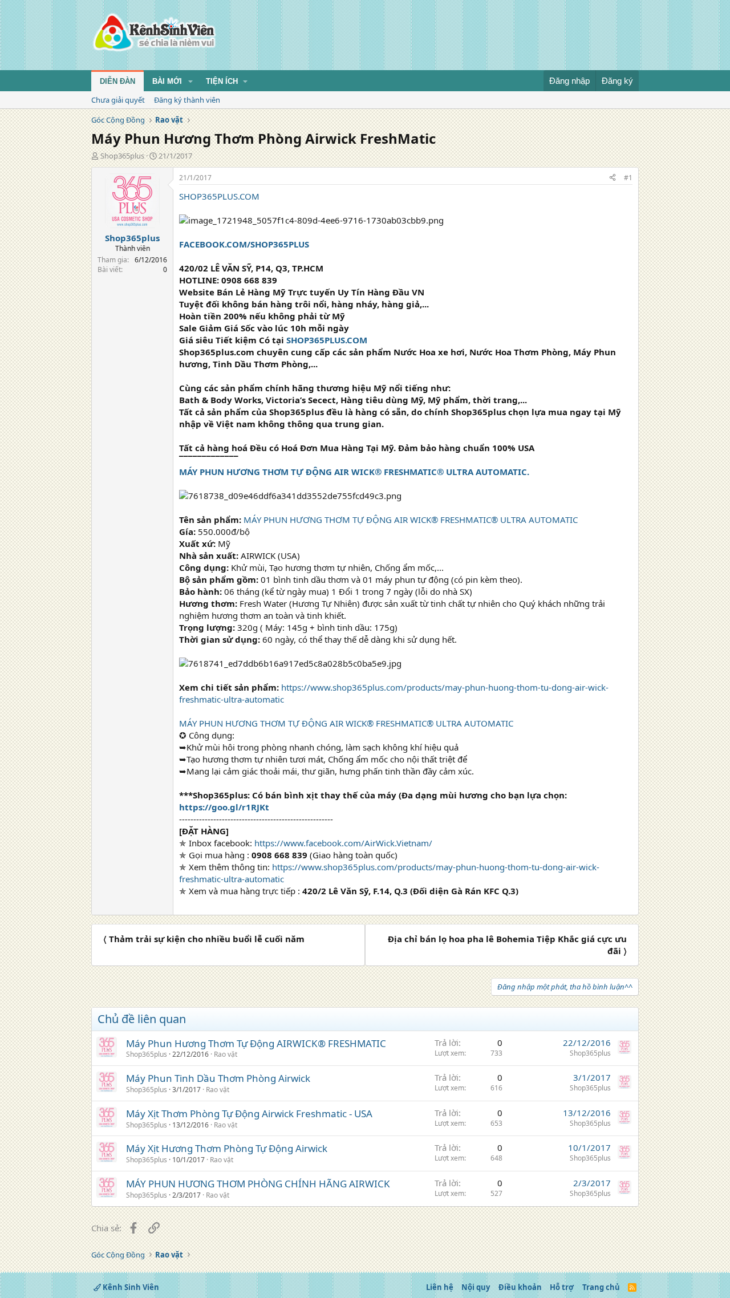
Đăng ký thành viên (187, 100)
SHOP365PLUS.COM (219, 196)
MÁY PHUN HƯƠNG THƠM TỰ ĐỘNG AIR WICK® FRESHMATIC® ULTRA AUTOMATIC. (354, 471)
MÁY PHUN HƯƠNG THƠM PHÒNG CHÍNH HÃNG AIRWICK (258, 1183)
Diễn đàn (117, 81)
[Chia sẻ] (612, 178)
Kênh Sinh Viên (130, 1287)
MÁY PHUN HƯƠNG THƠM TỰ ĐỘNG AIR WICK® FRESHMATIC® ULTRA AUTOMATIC (411, 519)
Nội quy (475, 1287)
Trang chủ (601, 1287)
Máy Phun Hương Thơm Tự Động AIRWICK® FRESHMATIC (256, 1043)
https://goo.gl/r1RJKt (224, 807)
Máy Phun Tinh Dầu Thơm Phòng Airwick (218, 1078)
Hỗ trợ (562, 1287)
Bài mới (167, 81)
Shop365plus (122, 156)
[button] (190, 81)
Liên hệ (439, 1287)
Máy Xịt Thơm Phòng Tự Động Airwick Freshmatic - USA (249, 1113)
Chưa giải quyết (118, 100)
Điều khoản (520, 1287)
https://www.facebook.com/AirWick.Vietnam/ (343, 843)
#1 (628, 177)
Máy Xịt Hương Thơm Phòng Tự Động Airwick (226, 1148)
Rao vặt (225, 1054)
